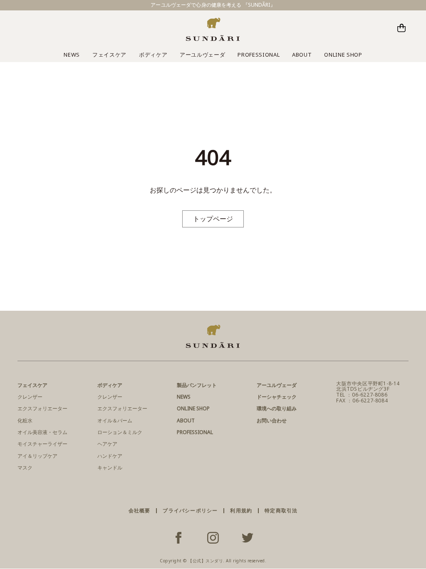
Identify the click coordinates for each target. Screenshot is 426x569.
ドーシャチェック (277, 396)
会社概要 (140, 510)
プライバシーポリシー (190, 510)
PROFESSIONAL (259, 54)
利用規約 (241, 510)
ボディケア (153, 54)
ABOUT (302, 54)
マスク (24, 467)
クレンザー (29, 396)
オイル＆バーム (114, 420)
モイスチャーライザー (42, 443)
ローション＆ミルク (119, 432)
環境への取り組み (277, 408)
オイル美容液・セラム (42, 432)
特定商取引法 (281, 510)
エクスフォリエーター (42, 408)
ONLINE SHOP (343, 54)
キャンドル (109, 467)
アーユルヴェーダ (202, 54)
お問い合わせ (272, 420)
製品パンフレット (197, 385)
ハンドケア (109, 455)
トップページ (213, 218)
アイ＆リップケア (37, 455)
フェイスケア (109, 54)
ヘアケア (107, 443)
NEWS (72, 54)
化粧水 (24, 420)
